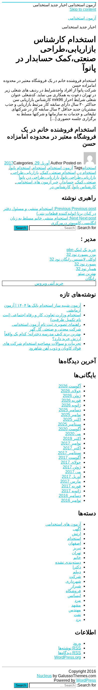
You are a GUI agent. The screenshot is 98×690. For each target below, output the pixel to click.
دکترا (77, 567)
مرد (78, 600)
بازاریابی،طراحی (25, 172)
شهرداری (73, 581)
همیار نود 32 (86, 269)
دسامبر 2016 (70, 496)
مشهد (76, 605)
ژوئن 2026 (72, 395)
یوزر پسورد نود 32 (81, 254)
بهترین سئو (87, 273)
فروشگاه (73, 591)
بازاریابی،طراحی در (43, 177)
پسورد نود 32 (85, 264)
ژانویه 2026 (71, 405)
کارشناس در (60, 187)
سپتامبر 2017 (69, 453)
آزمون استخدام (60, 168)
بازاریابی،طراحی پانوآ (78, 177)
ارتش (76, 534)
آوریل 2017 (71, 476)
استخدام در (87, 172)
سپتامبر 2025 (69, 424)
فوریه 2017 (71, 486)
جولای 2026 (71, 391)
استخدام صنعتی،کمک (58, 172)
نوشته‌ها (69, 648)
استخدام (89, 168)
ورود (77, 643)
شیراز (76, 586)
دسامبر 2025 (70, 410)
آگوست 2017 (70, 457)
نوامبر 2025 (71, 415)
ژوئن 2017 (72, 467)
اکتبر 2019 (72, 438)
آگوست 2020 (70, 429)
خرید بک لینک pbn (81, 250)
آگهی (77, 529)
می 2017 (73, 472)
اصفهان (74, 543)
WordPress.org (67, 657)
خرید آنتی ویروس (49, 283)
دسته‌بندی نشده (68, 562)
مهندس (75, 610)
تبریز (77, 548)
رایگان (90, 278)
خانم (77, 557)
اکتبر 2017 (72, 448)
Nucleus (44, 676)
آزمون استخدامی (82, 18)
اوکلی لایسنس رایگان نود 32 (73, 259)
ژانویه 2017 (71, 491)
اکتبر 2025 (72, 419)
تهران (76, 553)
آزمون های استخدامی (63, 524)
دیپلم (77, 572)
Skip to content (83, 9)
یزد (78, 619)
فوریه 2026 (71, 400)
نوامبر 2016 (71, 500)
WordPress (85, 680)
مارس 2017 (70, 481)
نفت (77, 615)
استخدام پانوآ (20, 168)
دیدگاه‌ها (69, 653)
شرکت (75, 576)
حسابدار (67, 182)
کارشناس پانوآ (84, 187)
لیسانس (74, 596)
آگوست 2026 (70, 386)
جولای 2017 (71, 462)
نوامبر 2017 (71, 443)
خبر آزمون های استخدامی (37, 182)
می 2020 (73, 434)
